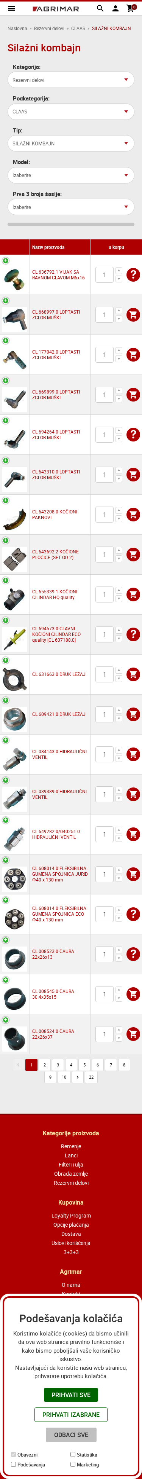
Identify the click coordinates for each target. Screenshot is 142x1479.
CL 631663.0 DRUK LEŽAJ (59, 674)
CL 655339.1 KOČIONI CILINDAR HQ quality (54, 594)
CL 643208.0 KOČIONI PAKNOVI (54, 514)
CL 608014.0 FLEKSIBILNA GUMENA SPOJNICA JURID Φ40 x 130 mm (60, 874)
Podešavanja (31, 1464)
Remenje (71, 1146)
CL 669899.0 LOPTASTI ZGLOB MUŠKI (56, 394)
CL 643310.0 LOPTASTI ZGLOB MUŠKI (56, 474)
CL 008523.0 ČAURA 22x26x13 (53, 954)
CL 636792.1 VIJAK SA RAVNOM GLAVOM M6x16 (58, 274)
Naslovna (17, 28)
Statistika (87, 1455)
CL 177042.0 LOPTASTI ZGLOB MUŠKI (56, 354)
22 (91, 1077)
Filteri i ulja (71, 1164)
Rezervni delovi (49, 28)
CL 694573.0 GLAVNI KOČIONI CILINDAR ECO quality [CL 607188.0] (56, 634)
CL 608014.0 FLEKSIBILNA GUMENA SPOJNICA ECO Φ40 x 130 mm (59, 914)
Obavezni (27, 1455)
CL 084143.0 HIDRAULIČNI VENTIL (59, 754)
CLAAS (78, 28)
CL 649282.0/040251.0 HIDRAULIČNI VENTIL (56, 834)
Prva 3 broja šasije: (37, 194)
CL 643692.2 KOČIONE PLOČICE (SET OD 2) (55, 554)
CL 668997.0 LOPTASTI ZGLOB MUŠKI (56, 314)
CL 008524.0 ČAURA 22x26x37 (53, 1034)
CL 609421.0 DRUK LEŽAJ (59, 714)
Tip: (17, 130)
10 (64, 1077)
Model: (21, 162)
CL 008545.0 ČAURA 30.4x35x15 (53, 994)
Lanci (71, 1155)
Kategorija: (27, 66)
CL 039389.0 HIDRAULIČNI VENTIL (59, 794)
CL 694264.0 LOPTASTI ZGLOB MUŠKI (56, 434)
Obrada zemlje (71, 1173)
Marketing (88, 1464)
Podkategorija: (31, 98)
